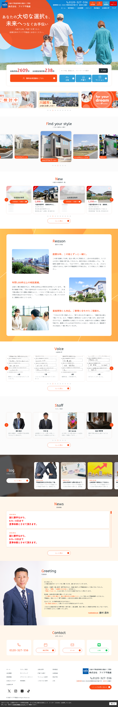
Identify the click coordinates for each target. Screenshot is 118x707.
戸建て (83, 80)
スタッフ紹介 (24, 669)
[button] (47, 110)
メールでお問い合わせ (99, 687)
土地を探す (41, 669)
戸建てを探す (41, 673)
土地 (67, 80)
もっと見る (59, 221)
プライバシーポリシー (26, 677)
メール (72, 650)
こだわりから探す (43, 681)
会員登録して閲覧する (18, 202)
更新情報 (9, 677)
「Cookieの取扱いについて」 (19, 704)
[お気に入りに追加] (55, 188)
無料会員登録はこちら (35, 78)
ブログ (114, 8)
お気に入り (113, 4)
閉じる (113, 703)
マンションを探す (43, 677)
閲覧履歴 (106, 4)
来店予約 (46, 650)
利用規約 (22, 681)
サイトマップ (24, 673)
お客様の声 (105, 8)
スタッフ (89, 8)
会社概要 (80, 8)
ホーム (63, 8)
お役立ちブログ (10, 681)
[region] (59, 529)
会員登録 (92, 4)
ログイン (99, 4)
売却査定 (97, 8)
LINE (99, 650)
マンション (99, 80)
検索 (104, 70)
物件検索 (71, 8)
